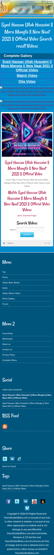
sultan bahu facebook (12, 389)
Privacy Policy (8, 355)
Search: (13, 230)
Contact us (7, 349)
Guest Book (7, 333)
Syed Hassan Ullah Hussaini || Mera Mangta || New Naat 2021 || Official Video (27, 168)
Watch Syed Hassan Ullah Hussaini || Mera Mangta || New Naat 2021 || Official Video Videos (27, 201)
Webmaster (7, 339)
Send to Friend (9, 466)
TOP (48, 243)
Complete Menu (9, 360)
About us (6, 344)
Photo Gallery (8, 298)
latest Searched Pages (27, 216)
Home (5, 277)
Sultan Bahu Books (11, 282)
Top (4, 272)
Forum (5, 304)
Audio (4, 288)
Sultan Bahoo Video (11, 293)
